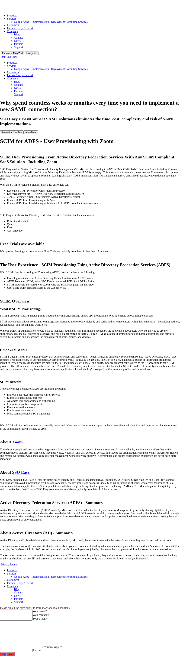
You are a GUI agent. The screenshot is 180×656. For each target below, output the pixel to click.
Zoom (17, 442)
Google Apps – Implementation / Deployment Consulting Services (51, 21)
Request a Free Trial (12, 53)
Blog (17, 34)
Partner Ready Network (20, 28)
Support (18, 47)
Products (12, 15)
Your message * (53, 646)
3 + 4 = (37, 650)
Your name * (40, 611)
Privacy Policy (9, 564)
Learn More (30, 132)
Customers (13, 24)
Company (12, 31)
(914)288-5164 (9, 56)
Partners (18, 43)
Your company (41, 614)
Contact (18, 37)
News (17, 40)
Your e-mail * (40, 618)
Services (11, 18)
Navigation (31, 53)
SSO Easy (21, 472)
